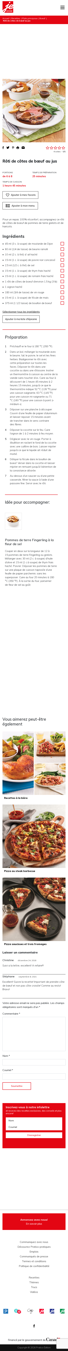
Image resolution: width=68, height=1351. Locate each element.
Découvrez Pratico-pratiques (34, 1246)
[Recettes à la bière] (34, 763)
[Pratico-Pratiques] (5, 1311)
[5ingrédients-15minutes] (18, 1311)
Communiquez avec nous (34, 1242)
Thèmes (34, 1282)
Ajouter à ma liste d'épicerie (21, 319)
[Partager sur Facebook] (3, 147)
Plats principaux (29, 18)
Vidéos (34, 1292)
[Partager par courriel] (23, 147)
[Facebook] (34, 1325)
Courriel (7, 1070)
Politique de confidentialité (34, 1266)
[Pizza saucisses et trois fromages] (34, 909)
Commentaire (11, 1013)
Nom (6, 1055)
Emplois (34, 1251)
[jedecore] (52, 1311)
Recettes (15, 18)
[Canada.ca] (53, 1339)
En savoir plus (34, 1221)
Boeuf (42, 18)
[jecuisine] (41, 1311)
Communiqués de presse (34, 1256)
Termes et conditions (34, 1261)
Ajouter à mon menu (23, 205)
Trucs (34, 1287)
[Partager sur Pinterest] (13, 147)
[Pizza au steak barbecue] (34, 836)
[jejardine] (62, 1311)
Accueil (5, 18)
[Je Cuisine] (7, 8)
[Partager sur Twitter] (8, 147)
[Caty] (30, 1311)
